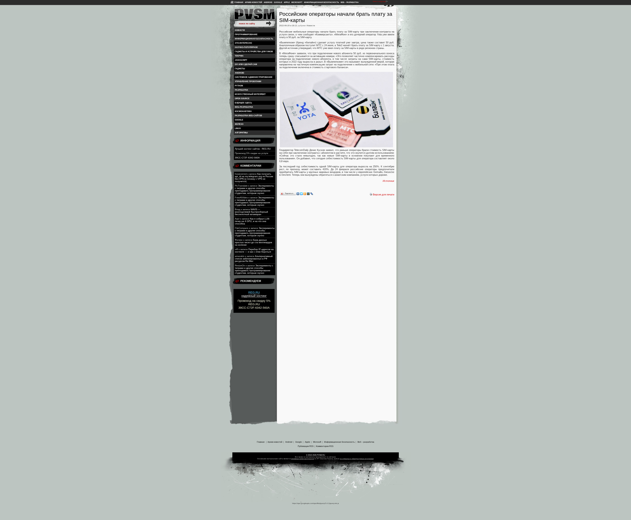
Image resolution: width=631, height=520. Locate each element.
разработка (241, 90)
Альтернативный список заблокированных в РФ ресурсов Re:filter (254, 258)
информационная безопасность (254, 39)
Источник (388, 180)
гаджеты (240, 68)
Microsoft (296, 2)
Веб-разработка (244, 107)
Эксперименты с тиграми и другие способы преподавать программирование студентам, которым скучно (254, 189)
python (239, 86)
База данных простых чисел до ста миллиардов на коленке (253, 242)
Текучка (239, 56)
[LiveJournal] (312, 194)
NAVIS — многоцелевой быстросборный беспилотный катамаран (251, 212)
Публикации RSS (306, 446)
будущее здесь (243, 103)
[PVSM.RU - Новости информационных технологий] (254, 15)
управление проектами (248, 81)
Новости (240, 30)
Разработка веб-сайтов (248, 115)
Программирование (246, 34)
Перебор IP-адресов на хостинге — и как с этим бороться (254, 250)
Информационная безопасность (321, 2)
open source (242, 98)
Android (268, 2)
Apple (287, 2)
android (239, 73)
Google (278, 2)
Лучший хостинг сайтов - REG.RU (253, 149)
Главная (238, 2)
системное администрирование (253, 77)
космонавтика (243, 111)
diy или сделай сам (246, 64)
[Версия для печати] (371, 194)
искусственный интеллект (250, 94)
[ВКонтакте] (298, 194)
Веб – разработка (350, 2)
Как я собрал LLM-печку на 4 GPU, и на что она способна (252, 221)
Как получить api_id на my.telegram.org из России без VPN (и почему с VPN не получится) (254, 178)
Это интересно (243, 43)
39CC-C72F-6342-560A (247, 157)
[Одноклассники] (305, 194)
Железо (239, 124)
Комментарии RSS (324, 446)
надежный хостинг (254, 294)
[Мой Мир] (308, 194)
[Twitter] (301, 194)
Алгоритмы (241, 133)
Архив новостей (253, 2)
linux (238, 128)
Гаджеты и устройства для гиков (254, 51)
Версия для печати (383, 194)
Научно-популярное (246, 47)
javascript (241, 60)
